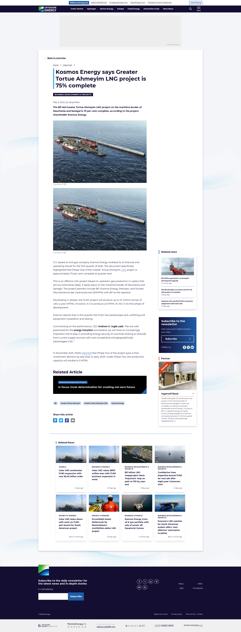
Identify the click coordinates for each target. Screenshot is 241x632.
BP (56, 403)
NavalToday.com (138, 3)
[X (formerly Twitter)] (145, 581)
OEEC (200, 584)
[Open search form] (190, 9)
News (181, 584)
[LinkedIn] (192, 347)
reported (87, 353)
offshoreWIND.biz (99, 3)
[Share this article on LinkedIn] (55, 420)
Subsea (120, 9)
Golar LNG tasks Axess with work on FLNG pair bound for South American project (71, 523)
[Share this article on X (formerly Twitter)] (61, 420)
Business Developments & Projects (73, 94)
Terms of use (190, 614)
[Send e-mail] (139, 587)
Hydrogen (91, 9)
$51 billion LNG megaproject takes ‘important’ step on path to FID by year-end (135, 478)
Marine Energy (106, 9)
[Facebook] (184, 347)
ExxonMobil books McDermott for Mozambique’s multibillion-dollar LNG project (104, 525)
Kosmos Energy (117, 403)
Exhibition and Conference (159, 3)
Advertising (195, 3)
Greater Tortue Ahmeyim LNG (95, 403)
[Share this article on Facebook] (67, 420)
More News (168, 9)
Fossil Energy (134, 9)
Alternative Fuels (151, 9)
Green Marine (77, 9)
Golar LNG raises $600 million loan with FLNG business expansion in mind (104, 475)
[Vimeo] (156, 581)
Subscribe (171, 338)
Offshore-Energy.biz (79, 3)
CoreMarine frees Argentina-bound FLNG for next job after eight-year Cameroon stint (170, 478)
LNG (123, 270)
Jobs (181, 588)
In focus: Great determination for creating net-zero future (96, 387)
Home (55, 65)
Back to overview (56, 58)
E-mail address (45, 589)
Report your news (161, 614)
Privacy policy (176, 614)
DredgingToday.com (119, 3)
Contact (200, 614)
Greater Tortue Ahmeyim (70, 403)
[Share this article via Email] (73, 420)
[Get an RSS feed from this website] (145, 587)
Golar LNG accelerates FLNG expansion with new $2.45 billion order (71, 473)
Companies (198, 588)
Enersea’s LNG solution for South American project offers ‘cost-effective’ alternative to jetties (170, 527)
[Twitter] (188, 347)
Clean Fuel (67, 65)
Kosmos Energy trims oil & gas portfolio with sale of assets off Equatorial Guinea (137, 523)
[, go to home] (47, 9)
